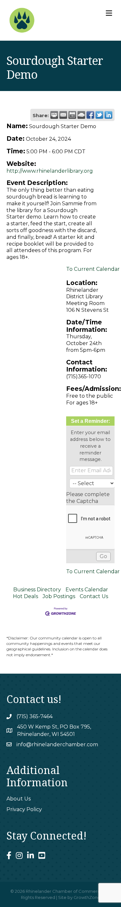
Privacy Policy (24, 809)
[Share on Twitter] (99, 115)
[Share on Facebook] (90, 115)
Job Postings (59, 596)
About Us (18, 799)
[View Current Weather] (81, 115)
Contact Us (94, 596)
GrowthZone (87, 897)
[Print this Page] (54, 115)
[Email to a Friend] (63, 115)
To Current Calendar (93, 269)
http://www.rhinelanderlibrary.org (49, 171)
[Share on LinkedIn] (108, 115)
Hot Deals (25, 596)
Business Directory (37, 589)
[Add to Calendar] (72, 115)
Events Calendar (87, 589)
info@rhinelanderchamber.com (57, 744)
